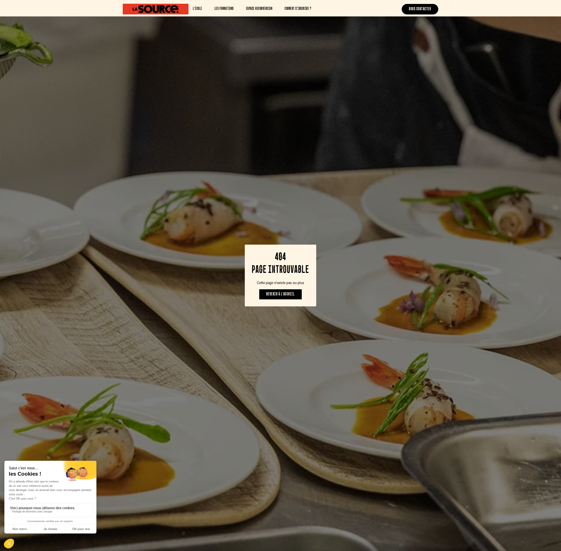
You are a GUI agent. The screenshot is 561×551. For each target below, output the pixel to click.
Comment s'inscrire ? (298, 9)
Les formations (224, 9)
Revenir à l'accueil (280, 294)
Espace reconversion (259, 9)
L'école (197, 9)
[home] (155, 9)
